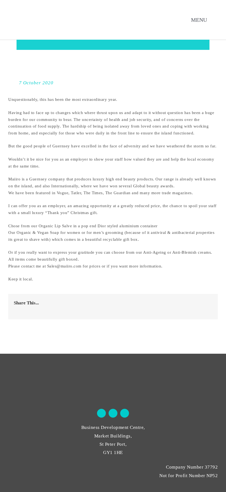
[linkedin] (124, 413)
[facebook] (101, 413)
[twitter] (113, 413)
